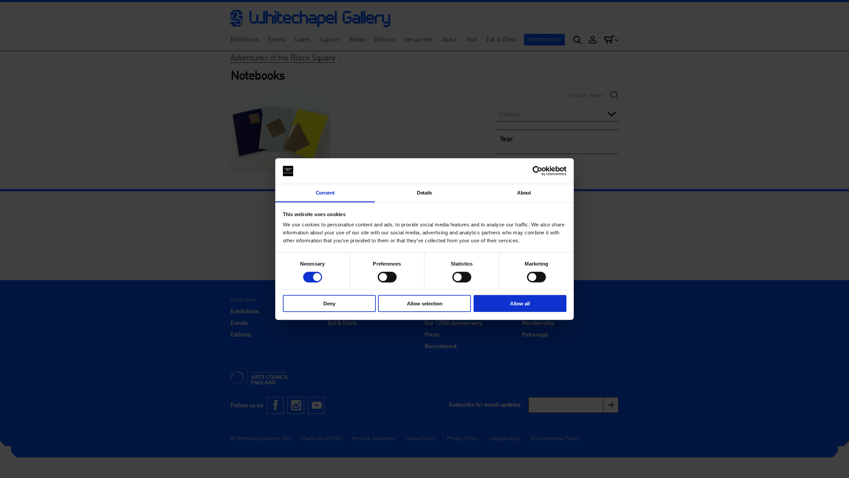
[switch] (387, 277)
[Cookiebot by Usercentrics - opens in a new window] (537, 171)
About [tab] (524, 193)
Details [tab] (424, 193)
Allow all (520, 303)
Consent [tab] (325, 193)
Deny (329, 303)
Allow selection (424, 303)
